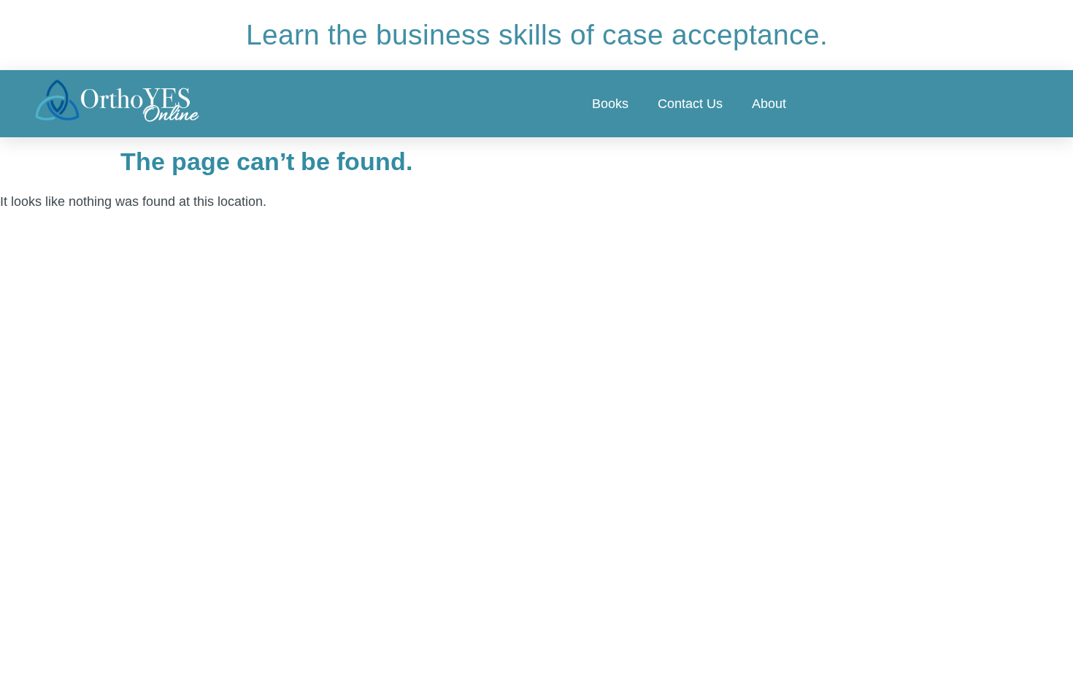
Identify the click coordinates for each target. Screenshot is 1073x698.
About (769, 103)
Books (610, 103)
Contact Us (690, 103)
